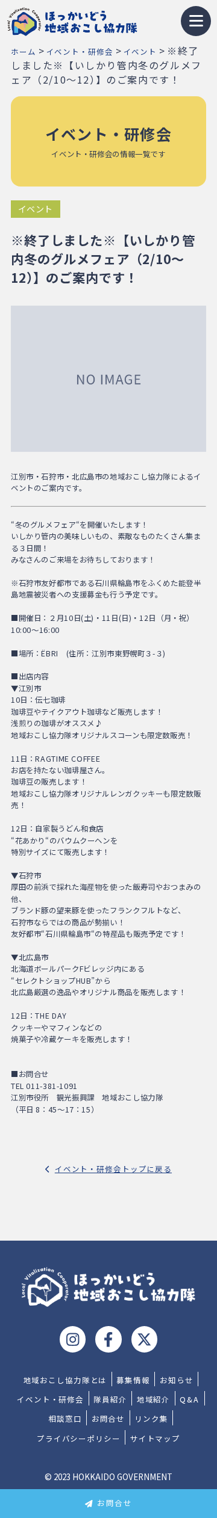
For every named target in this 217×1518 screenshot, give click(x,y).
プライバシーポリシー (79, 1438)
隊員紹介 (110, 1399)
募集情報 (133, 1380)
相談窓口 (65, 1418)
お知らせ (176, 1380)
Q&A (190, 1399)
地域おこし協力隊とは (65, 1380)
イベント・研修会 (50, 1399)
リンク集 (151, 1418)
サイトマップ (155, 1438)
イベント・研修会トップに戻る (113, 1169)
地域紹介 (154, 1399)
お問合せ (114, 1503)
